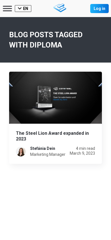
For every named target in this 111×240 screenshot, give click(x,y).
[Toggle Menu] (7, 8)
